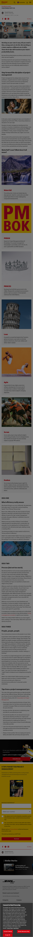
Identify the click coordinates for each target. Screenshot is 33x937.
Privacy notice (10, 928)
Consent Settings (8, 931)
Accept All (7, 935)
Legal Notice (16, 928)
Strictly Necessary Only (23, 931)
